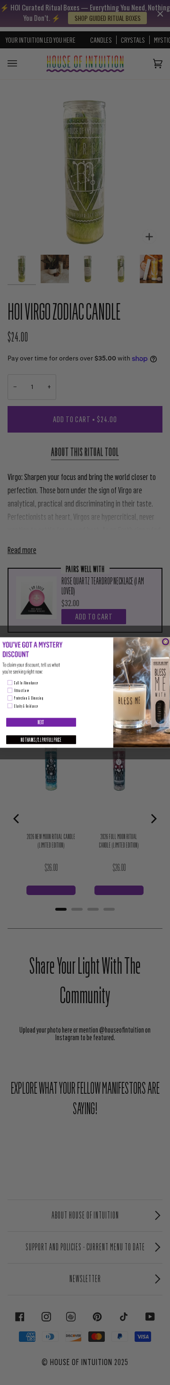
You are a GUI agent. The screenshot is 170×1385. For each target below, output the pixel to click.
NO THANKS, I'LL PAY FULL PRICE (41, 739)
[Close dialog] (165, 641)
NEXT (41, 722)
